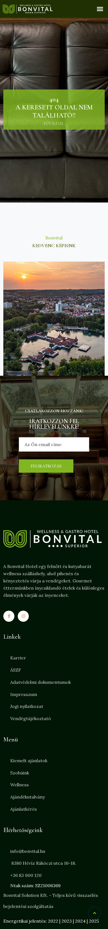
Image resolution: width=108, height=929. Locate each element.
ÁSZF (15, 670)
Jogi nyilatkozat (26, 706)
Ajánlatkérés (23, 809)
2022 (53, 921)
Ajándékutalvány (27, 797)
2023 (66, 921)
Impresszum (23, 694)
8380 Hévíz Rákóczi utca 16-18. (43, 863)
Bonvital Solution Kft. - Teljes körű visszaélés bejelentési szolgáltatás (50, 900)
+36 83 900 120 (26, 875)
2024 (80, 921)
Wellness (19, 784)
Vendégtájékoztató (30, 718)
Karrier (18, 658)
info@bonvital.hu (27, 851)
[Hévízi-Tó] (54, 319)
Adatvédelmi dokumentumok (40, 682)
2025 (94, 921)
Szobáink (19, 773)
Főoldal (54, 123)
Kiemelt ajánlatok (28, 760)
